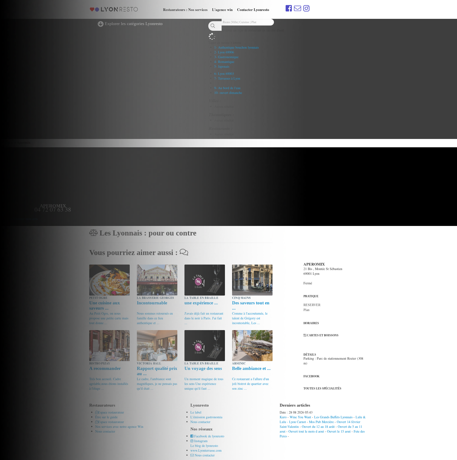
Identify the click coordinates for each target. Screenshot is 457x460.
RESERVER (311, 305)
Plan (306, 310)
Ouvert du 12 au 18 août (318, 426)
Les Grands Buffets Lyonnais (333, 417)
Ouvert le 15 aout (339, 431)
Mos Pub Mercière (321, 421)
